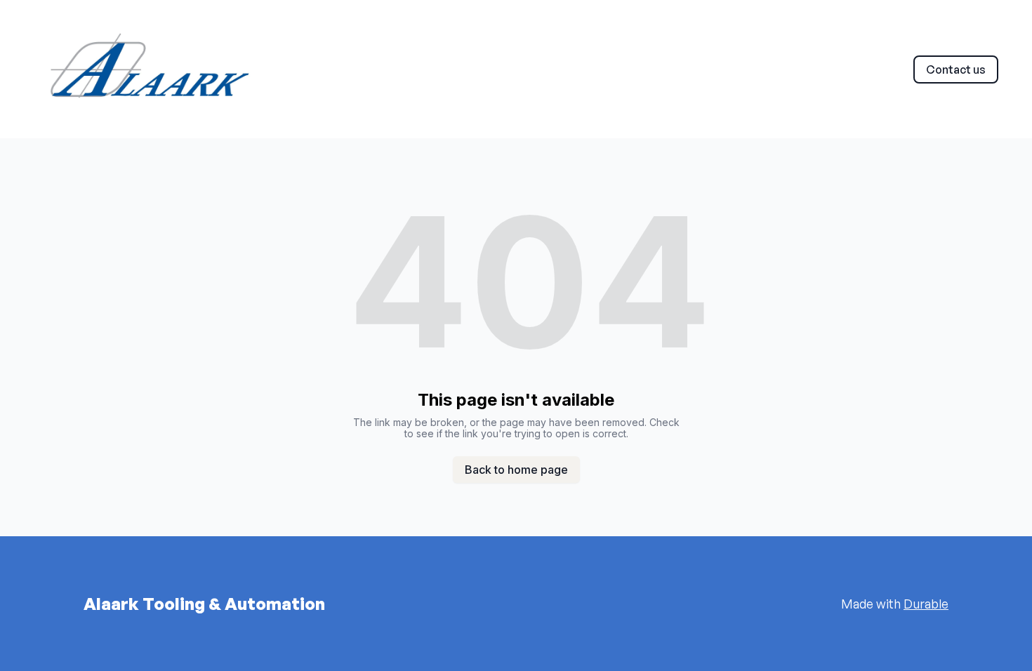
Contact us (956, 69)
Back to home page (516, 470)
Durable (926, 603)
